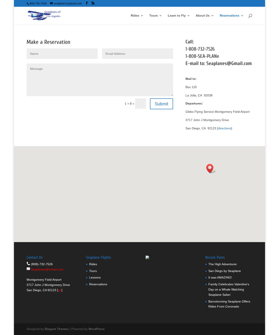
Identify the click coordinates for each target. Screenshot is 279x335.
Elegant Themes (57, 329)
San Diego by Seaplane (224, 271)
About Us (203, 15)
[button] (211, 168)
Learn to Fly (177, 15)
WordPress (96, 329)
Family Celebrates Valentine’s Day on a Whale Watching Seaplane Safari (228, 289)
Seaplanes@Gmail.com (229, 63)
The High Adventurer (222, 264)
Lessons (95, 277)
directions (224, 128)
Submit (161, 103)
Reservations (229, 15)
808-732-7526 (202, 49)
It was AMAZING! (220, 277)
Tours (153, 15)
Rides (135, 15)
